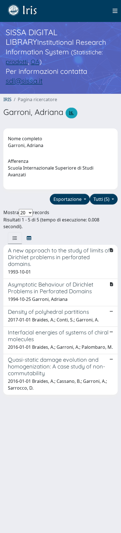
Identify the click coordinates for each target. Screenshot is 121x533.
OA (35, 61)
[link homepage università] (26, 11)
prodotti (17, 61)
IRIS (7, 99)
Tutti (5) (102, 199)
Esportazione (68, 199)
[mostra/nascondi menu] (115, 11)
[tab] (15, 238)
